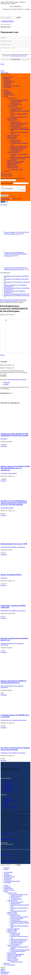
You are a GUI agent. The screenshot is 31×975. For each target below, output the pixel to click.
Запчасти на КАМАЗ (13, 152)
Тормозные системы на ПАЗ (19, 117)
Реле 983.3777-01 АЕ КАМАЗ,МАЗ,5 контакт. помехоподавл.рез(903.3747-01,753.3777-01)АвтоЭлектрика (14, 502)
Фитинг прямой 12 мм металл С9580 (14, 544)
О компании (7, 799)
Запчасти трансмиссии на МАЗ (19, 123)
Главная (6, 797)
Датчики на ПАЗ (15, 109)
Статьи (6, 805)
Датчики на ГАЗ (15, 141)
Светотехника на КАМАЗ (18, 158)
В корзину (3, 375)
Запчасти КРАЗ (11, 160)
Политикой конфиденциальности (18, 55)
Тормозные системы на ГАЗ (18, 147)
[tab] (16, 382)
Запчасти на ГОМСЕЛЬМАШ (15, 161)
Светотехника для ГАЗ (17, 149)
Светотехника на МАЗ (17, 124)
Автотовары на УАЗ (16, 104)
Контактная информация (11, 806)
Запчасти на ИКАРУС (13, 135)
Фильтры (6, 782)
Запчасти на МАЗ (12, 120)
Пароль (7, 183)
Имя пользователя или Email (13, 178)
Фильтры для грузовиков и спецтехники (15, 294)
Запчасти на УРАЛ (12, 167)
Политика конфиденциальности (10, 861)
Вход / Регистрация (9, 964)
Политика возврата (6, 855)
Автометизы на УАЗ (16, 101)
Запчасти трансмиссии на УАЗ (19, 100)
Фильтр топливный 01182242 (11, 575)
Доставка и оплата (9, 802)
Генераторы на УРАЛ (17, 169)
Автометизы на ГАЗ (16, 150)
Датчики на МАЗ (15, 126)
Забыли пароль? (5, 198)
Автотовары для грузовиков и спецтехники (16, 279)
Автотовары (7, 791)
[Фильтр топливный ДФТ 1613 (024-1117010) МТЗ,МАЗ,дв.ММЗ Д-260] (16, 230)
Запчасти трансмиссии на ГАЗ (19, 146)
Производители (8, 800)
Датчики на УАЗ (15, 103)
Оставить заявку (15, 59)
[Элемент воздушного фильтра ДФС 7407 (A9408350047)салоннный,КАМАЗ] (16, 266)
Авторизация (4, 195)
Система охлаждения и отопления (16, 379)
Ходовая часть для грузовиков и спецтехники (17, 295)
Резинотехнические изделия (12, 790)
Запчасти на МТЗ (12, 118)
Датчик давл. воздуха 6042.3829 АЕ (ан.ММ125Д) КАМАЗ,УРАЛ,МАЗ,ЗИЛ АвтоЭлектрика (15, 254)
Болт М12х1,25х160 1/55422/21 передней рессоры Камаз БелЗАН (15, 748)
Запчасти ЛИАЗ (11, 164)
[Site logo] (6, 69)
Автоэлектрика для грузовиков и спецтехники (17, 282)
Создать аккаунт (8, 175)
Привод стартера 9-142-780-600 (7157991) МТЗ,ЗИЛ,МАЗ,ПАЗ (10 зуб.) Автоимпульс (15, 468)
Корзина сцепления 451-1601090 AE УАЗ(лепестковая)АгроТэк (13, 682)
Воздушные (4, 438)
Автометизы (7, 788)
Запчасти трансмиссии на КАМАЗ (20, 157)
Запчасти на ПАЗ (12, 106)
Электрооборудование (7, 507)
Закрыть (3, 969)
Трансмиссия (7, 784)
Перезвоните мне (5, 26)
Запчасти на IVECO (13, 166)
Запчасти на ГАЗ (12, 138)
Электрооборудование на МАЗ (19, 127)
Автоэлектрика (8, 781)
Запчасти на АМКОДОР (14, 163)
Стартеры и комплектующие (9, 473)
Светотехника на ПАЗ (17, 108)
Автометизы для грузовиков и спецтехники (16, 276)
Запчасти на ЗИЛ (12, 136)
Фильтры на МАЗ (16, 121)
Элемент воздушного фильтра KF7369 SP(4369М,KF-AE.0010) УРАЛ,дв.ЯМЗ (14, 434)
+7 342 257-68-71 (7, 21)
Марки (6, 803)
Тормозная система (9, 785)
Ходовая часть (8, 787)
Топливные (4, 578)
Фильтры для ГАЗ (16, 140)
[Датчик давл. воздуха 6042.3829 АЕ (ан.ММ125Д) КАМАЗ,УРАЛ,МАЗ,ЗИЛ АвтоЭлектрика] (16, 251)
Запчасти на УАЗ (12, 98)
